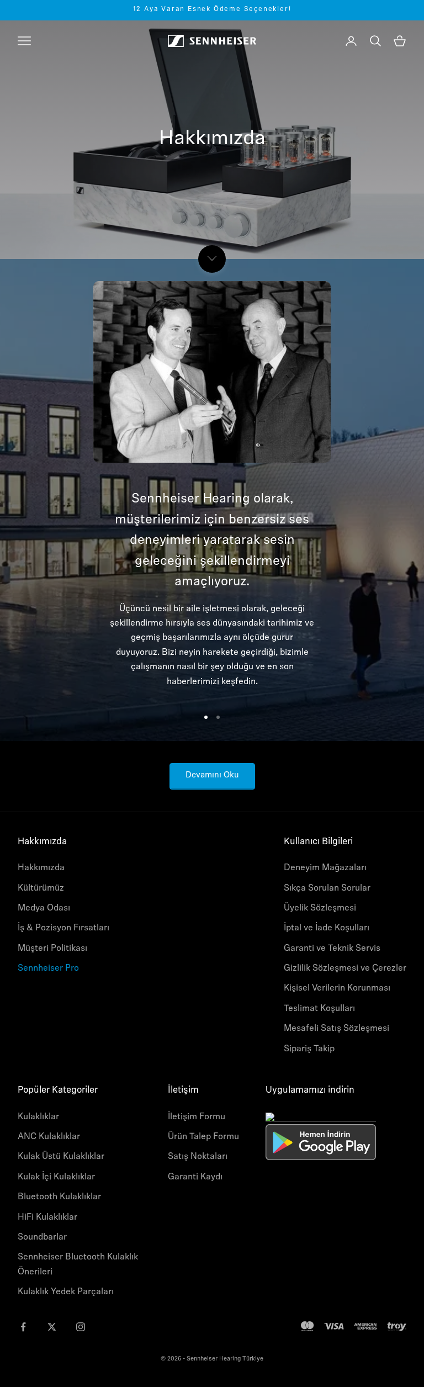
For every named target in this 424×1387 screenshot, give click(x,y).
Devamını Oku (212, 775)
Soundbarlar (42, 1237)
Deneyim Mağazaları (325, 868)
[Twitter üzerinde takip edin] (51, 1326)
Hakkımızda (41, 868)
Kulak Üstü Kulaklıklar (61, 1156)
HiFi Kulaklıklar (47, 1217)
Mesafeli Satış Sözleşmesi (336, 1028)
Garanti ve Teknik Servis (332, 948)
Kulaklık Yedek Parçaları (66, 1292)
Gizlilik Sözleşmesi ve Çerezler (345, 968)
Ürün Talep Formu (203, 1136)
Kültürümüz (41, 888)
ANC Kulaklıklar (49, 1136)
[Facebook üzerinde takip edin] (23, 1326)
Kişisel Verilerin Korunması (337, 988)
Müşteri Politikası (52, 948)
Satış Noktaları (197, 1156)
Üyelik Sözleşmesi (320, 908)
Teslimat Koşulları (319, 1008)
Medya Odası (44, 908)
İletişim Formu (196, 1117)
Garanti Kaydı (195, 1177)
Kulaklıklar (38, 1117)
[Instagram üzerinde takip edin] (80, 1326)
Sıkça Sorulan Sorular (327, 888)
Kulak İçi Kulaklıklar (56, 1177)
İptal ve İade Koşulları (326, 928)
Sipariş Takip (309, 1049)
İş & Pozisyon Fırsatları (63, 928)
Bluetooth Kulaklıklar (59, 1197)
